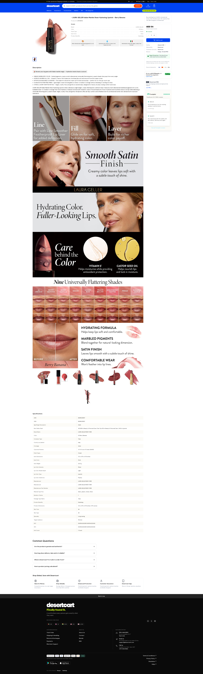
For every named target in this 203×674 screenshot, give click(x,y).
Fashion (76, 10)
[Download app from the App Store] (64, 663)
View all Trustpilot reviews (158, 128)
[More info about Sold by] (165, 45)
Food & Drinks (67, 10)
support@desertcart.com (126, 642)
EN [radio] (129, 1)
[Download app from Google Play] (52, 663)
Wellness (49, 10)
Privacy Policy (151, 658)
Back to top (101, 596)
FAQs (154, 664)
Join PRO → (149, 87)
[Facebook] (155, 621)
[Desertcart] (53, 6)
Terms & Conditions (149, 655)
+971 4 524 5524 (123, 649)
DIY (82, 10)
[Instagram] (148, 621)
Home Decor (57, 10)
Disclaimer (152, 661)
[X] (151, 621)
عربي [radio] (132, 1)
